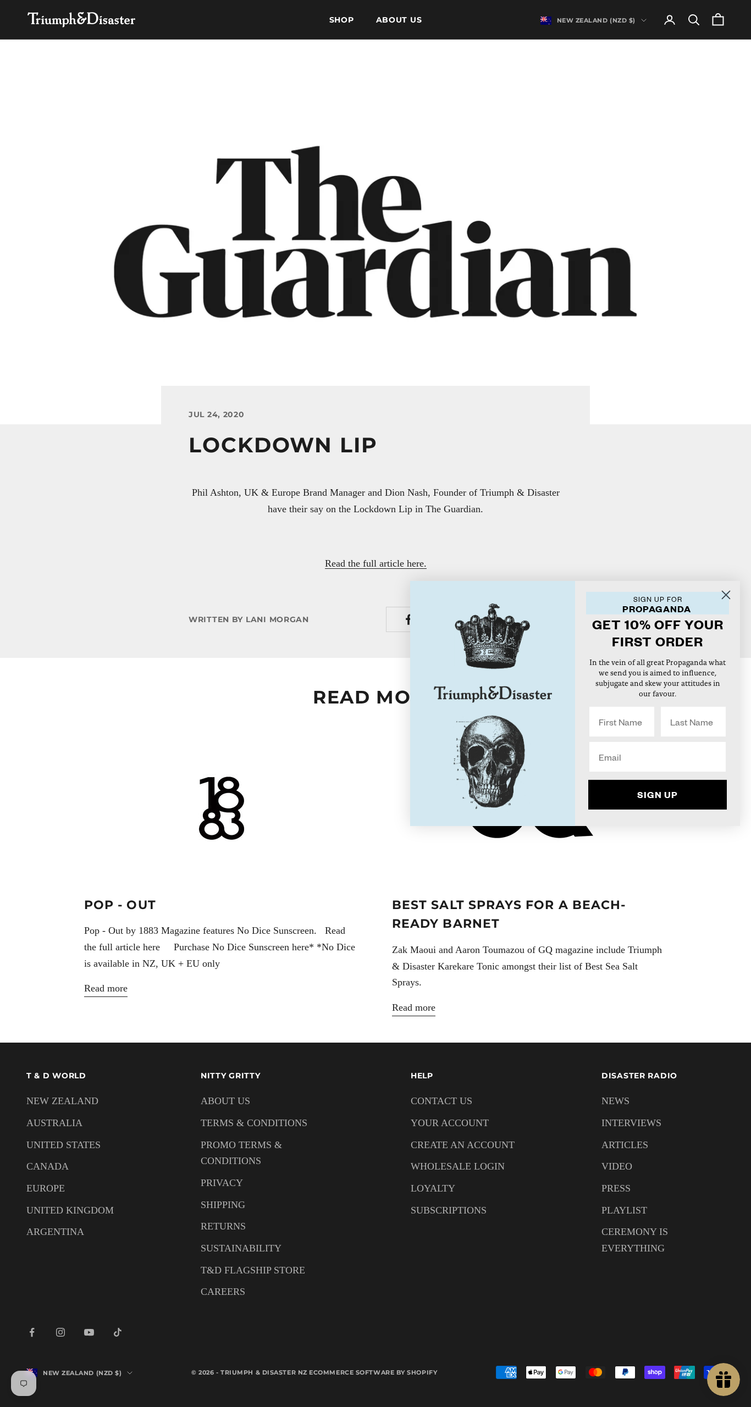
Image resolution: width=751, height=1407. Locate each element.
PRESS (616, 1188)
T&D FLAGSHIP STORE (253, 1270)
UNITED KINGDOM (70, 1210)
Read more (106, 988)
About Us (399, 20)
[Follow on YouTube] (89, 1332)
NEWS (615, 1100)
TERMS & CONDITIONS (254, 1122)
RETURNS (223, 1226)
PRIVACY (222, 1182)
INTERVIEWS (631, 1122)
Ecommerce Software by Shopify (373, 1372)
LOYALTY (433, 1188)
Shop (341, 20)
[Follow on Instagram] (60, 1332)
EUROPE (45, 1188)
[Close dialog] (726, 595)
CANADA (47, 1166)
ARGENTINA (55, 1231)
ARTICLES (624, 1144)
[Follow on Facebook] (31, 1332)
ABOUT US (225, 1100)
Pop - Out (120, 905)
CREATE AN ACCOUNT (463, 1144)
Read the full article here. (376, 563)
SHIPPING (223, 1204)
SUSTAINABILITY (241, 1248)
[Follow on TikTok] (117, 1332)
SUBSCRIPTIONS (449, 1210)
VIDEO (616, 1166)
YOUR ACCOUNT (450, 1122)
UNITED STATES (63, 1144)
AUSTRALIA (54, 1122)
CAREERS (223, 1291)
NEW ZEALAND (62, 1100)
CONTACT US (441, 1100)
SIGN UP (657, 794)
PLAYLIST (624, 1210)
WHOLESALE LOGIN (458, 1166)
